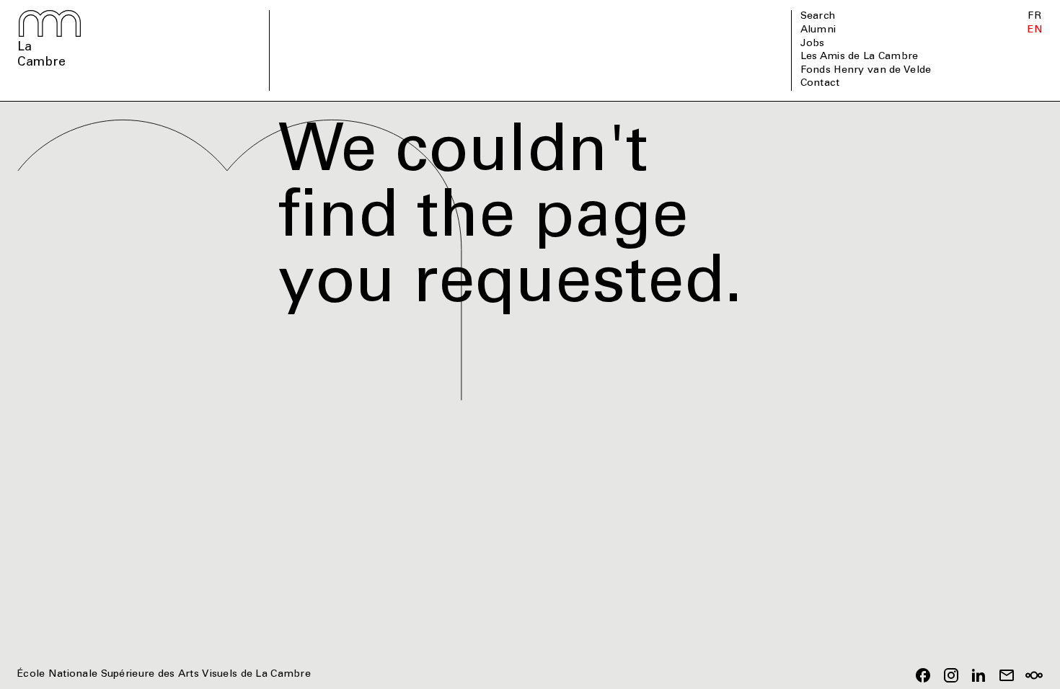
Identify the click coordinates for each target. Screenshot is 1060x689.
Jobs (812, 44)
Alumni (818, 30)
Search (818, 17)
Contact (820, 84)
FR (1034, 17)
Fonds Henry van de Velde (866, 71)
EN (1035, 30)
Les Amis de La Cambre (859, 57)
